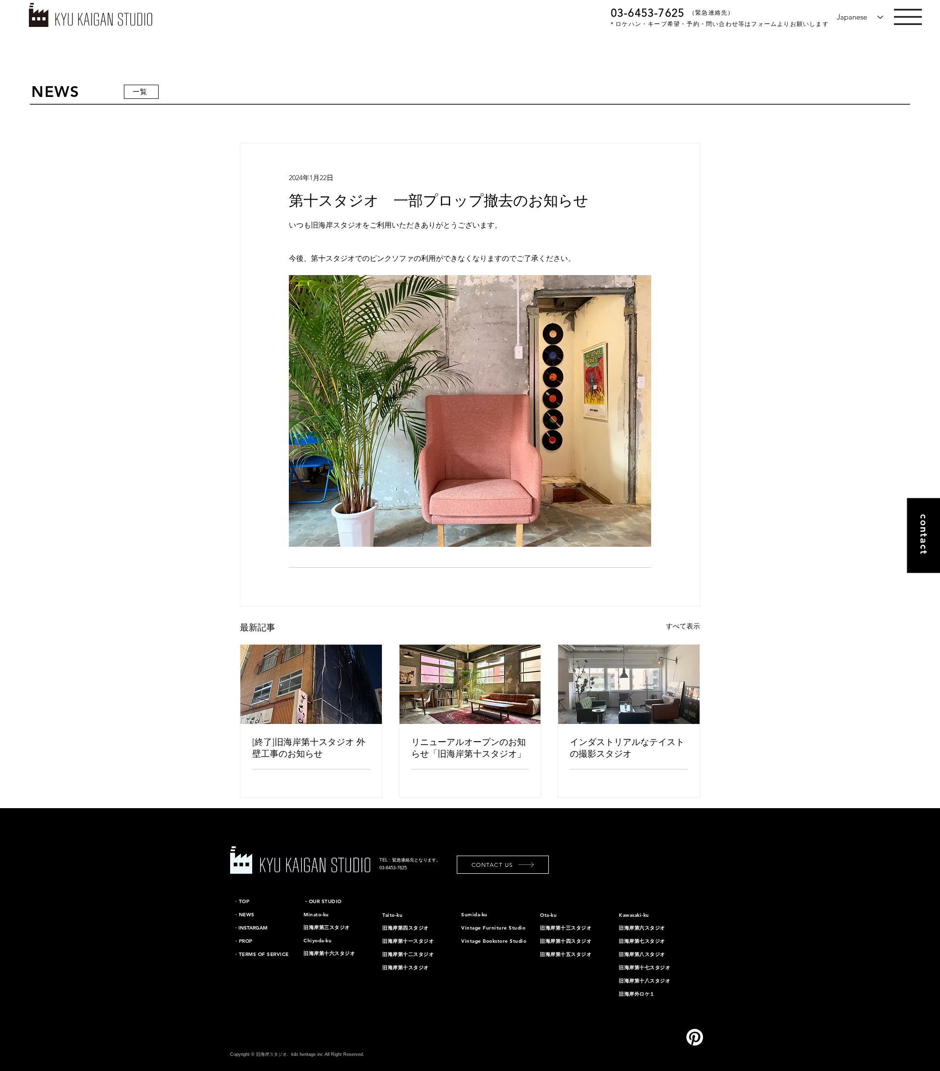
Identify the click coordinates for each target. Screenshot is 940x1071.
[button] (908, 17)
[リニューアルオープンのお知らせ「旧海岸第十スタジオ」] (470, 684)
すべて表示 (683, 626)
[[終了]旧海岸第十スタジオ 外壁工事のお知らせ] (311, 684)
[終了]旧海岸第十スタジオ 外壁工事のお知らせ (308, 748)
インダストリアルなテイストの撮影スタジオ (627, 748)
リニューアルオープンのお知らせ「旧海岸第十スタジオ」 (468, 748)
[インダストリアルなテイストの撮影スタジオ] (629, 684)
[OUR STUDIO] (35, 124)
